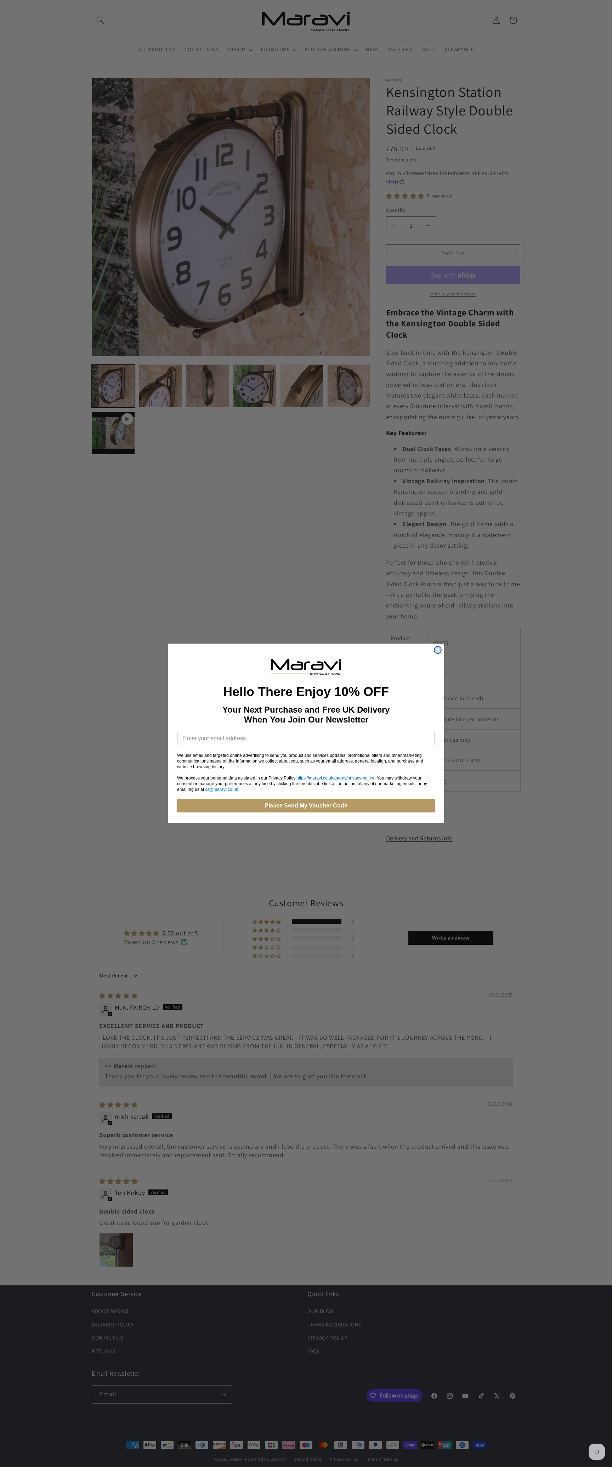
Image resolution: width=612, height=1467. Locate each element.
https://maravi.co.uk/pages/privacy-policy (335, 778)
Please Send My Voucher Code (306, 806)
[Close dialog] (437, 649)
